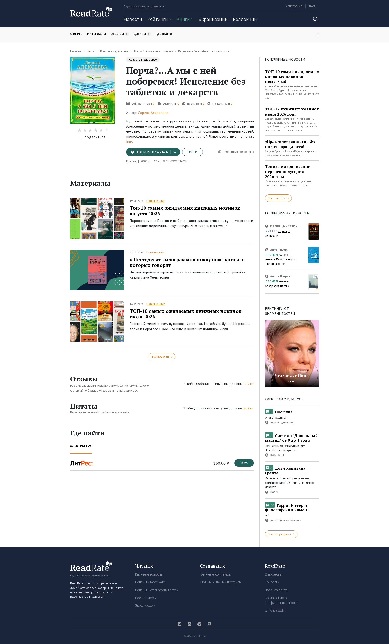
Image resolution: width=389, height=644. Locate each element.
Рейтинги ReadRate (150, 582)
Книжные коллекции (216, 574)
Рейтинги (157, 19)
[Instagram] (189, 624)
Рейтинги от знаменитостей (157, 590)
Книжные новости (149, 574)
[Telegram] (199, 624)
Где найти (164, 34)
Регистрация (293, 6)
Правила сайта (276, 590)
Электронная (81, 446)
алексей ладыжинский (285, 520)
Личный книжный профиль (220, 582)
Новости (133, 19)
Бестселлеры (145, 598)
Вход (312, 6)
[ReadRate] (91, 12)
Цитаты (141, 34)
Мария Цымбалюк (283, 226)
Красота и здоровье (143, 59)
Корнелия (277, 455)
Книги (183, 19)
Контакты (272, 582)
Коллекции (245, 19)
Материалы (96, 34)
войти (248, 384)
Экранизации (213, 19)
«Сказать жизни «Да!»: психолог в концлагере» (280, 259)
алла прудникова (282, 422)
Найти (192, 152)
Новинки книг (155, 201)
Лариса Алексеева (153, 112)
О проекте (273, 574)
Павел (274, 492)
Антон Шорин (280, 250)
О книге (76, 34)
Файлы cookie (275, 610)
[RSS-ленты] (209, 624)
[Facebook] (179, 624)
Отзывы (119, 34)
